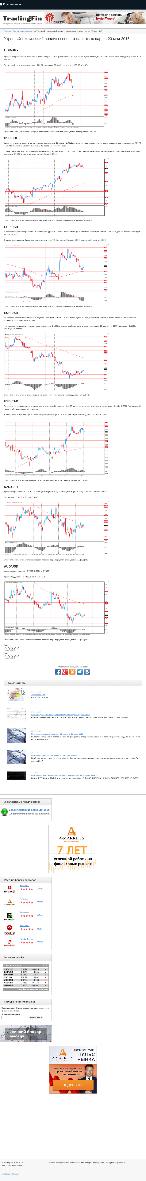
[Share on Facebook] (58, 672)
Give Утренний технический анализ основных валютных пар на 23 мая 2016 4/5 (15, 648)
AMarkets (24, 899)
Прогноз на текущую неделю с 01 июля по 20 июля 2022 (57, 734)
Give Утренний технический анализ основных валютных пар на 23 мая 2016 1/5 (5, 648)
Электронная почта (11, 1014)
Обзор (40, 888)
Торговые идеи (38, 694)
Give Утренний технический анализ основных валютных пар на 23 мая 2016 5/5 (18, 648)
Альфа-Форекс (26, 939)
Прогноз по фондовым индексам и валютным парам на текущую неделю (64, 775)
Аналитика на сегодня (23, 31)
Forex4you (24, 912)
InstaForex (24, 926)
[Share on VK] (87, 672)
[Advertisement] (73, 1124)
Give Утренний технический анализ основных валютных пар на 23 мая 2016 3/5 (12, 648)
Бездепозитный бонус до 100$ (29, 809)
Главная (7, 31)
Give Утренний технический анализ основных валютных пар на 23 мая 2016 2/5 (8, 648)
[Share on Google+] (65, 672)
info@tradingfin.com (10, 1174)
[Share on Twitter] (80, 672)
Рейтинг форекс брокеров (20, 880)
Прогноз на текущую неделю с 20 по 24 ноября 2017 (55, 755)
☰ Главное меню (11, 4)
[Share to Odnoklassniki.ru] (72, 672)
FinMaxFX (24, 885)
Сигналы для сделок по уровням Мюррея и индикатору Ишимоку (60, 714)
